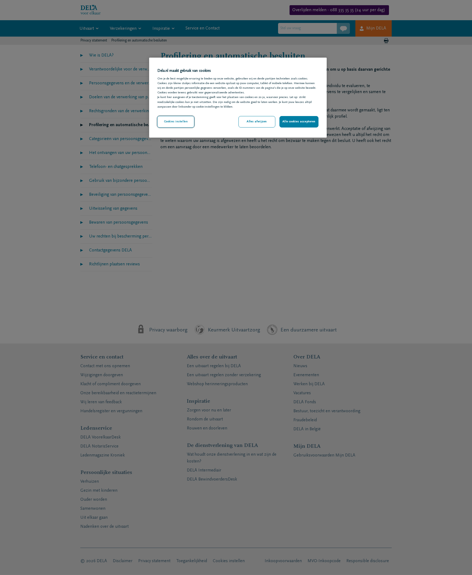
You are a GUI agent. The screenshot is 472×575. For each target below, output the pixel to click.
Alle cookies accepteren (298, 121)
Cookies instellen (176, 121)
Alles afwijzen (257, 121)
